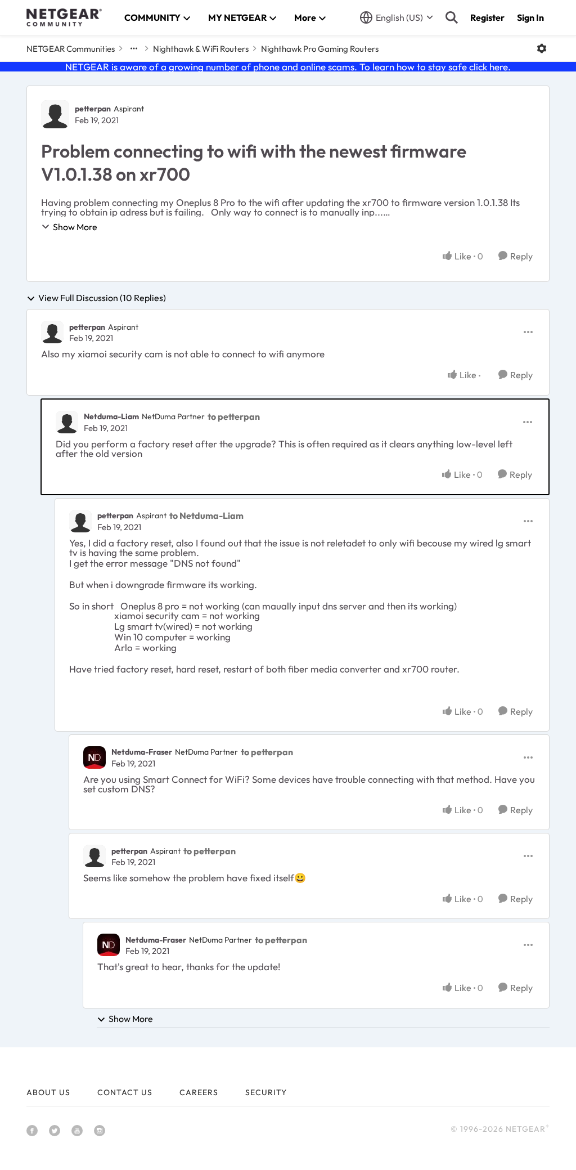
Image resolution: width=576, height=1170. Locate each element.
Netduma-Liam (111, 416)
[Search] (451, 17)
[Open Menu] (542, 48)
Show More (75, 226)
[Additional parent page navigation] (134, 48)
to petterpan (234, 416)
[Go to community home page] (64, 17)
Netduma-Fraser (141, 752)
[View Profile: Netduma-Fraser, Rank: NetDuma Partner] (94, 757)
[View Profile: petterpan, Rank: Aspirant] (55, 114)
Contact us (124, 1092)
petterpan (93, 109)
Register (487, 17)
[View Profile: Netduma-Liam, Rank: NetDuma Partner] (67, 422)
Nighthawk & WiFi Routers (201, 48)
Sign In (530, 17)
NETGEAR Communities (70, 48)
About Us (48, 1092)
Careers (198, 1092)
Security (266, 1092)
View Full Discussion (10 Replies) (102, 298)
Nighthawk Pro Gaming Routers (320, 48)
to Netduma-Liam (206, 515)
